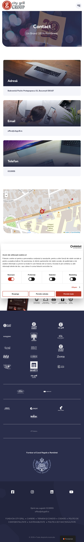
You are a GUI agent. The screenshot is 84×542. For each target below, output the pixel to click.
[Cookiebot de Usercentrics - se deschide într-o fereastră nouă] (71, 247)
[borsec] (34, 415)
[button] (42, 211)
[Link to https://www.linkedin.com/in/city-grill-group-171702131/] (51, 492)
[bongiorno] (7, 335)
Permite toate (69, 294)
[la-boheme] (34, 355)
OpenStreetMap (75, 232)
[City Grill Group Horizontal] (13, 1)
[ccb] (61, 335)
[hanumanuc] (34, 345)
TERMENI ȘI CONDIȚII (46, 518)
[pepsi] (34, 407)
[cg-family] (34, 322)
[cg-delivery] (61, 345)
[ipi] (34, 431)
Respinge (15, 294)
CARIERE (31, 518)
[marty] (34, 362)
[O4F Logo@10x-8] (6, 356)
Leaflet (67, 232)
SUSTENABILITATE (37, 522)
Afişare (74, 287)
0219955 (49, 508)
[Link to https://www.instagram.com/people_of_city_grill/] (32, 492)
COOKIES (62, 518)
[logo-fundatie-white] (61, 366)
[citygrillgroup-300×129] (7, 325)
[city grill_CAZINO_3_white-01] (34, 375)
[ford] (20, 391)
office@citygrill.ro (42, 511)
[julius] (61, 405)
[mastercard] (47, 392)
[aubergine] (7, 365)
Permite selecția (42, 294)
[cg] (61, 322)
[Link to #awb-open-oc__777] (79, 6)
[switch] (32, 279)
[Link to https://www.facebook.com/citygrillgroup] (12, 492)
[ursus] (7, 407)
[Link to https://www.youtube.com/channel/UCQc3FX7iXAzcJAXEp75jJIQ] (71, 492)
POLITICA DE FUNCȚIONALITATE (62, 522)
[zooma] (61, 356)
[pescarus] (7, 346)
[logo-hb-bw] (34, 333)
